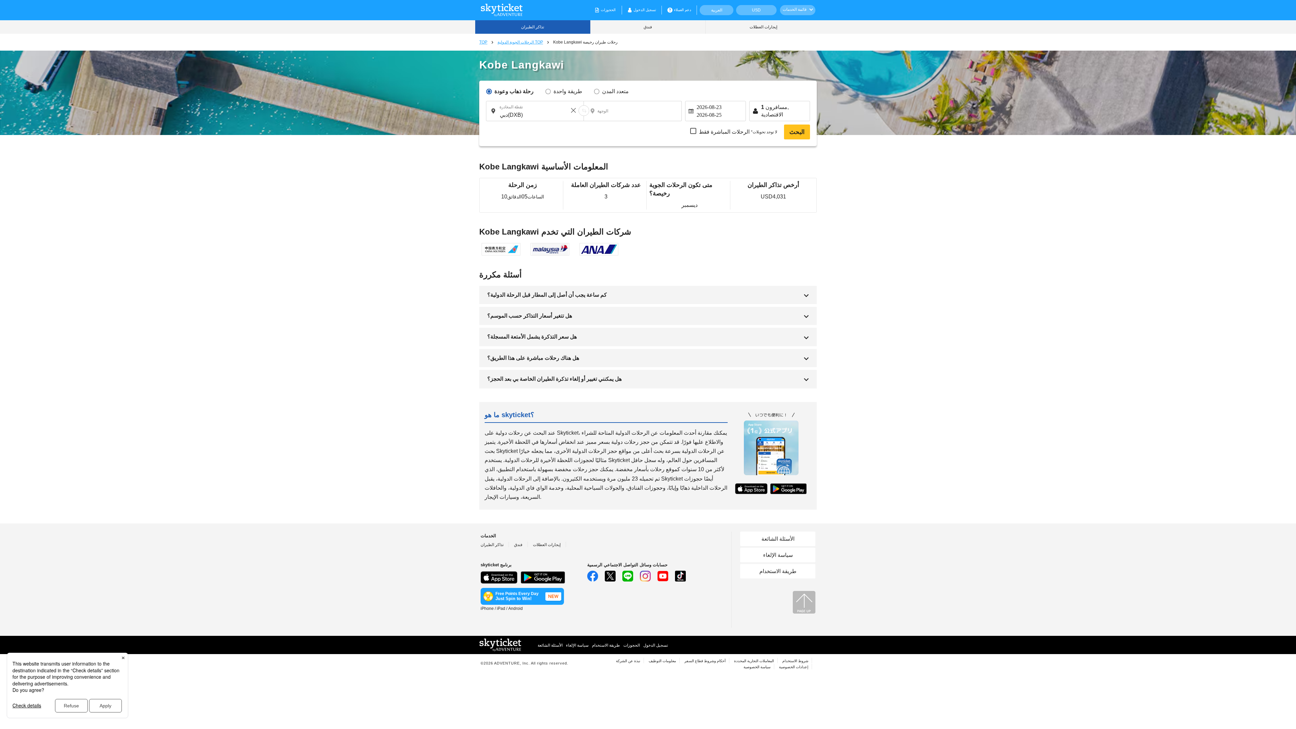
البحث (797, 132)
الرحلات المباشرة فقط (738, 132)
